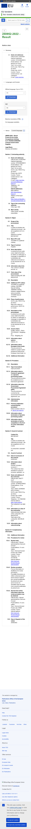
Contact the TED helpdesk (9, 716)
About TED (5, 747)
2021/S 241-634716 (17, 410)
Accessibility (5, 739)
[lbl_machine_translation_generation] (22, 119)
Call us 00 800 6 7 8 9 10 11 (9, 793)
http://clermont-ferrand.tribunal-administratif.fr (15, 562)
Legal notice (5, 732)
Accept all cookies (13, 820)
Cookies (4, 736)
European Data (6, 762)
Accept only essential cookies (16, 825)
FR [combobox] (7, 93)
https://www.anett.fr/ (16, 502)
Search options (25, 24)
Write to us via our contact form (10, 800)
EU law (4, 759)
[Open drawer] (4, 30)
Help (3, 712)
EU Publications (6, 771)
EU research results (7, 765)
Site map (4, 750)
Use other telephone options (9, 797)
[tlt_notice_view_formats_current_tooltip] (24, 130)
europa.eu (16, 786)
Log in (22, 6)
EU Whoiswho (6, 768)
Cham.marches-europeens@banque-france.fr (17, 181)
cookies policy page (15, 807)
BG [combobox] (7, 108)
